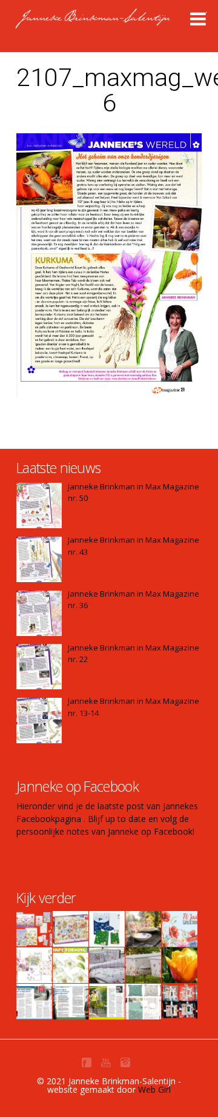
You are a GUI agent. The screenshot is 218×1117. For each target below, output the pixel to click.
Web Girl (154, 1089)
